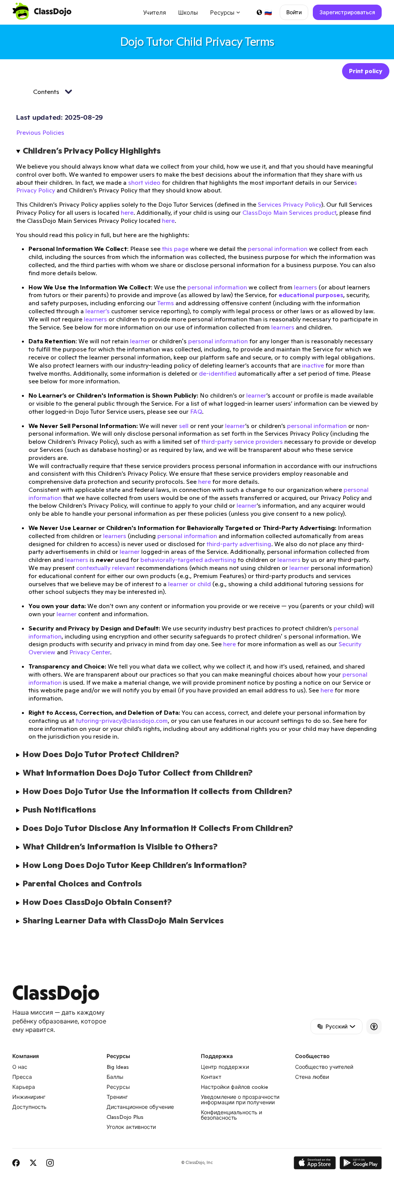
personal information (277, 248)
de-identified (217, 373)
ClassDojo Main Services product (289, 212)
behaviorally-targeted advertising (188, 559)
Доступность (29, 1106)
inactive (313, 365)
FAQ (196, 411)
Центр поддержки (225, 1066)
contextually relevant (105, 568)
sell (184, 426)
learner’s (97, 311)
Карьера (23, 1086)
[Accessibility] (374, 1026)
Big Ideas (118, 1066)
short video (144, 182)
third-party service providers (242, 441)
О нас (19, 1066)
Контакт (211, 1076)
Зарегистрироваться (347, 12)
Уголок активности (131, 1127)
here (127, 212)
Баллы (115, 1076)
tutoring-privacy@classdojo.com (122, 720)
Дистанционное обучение (140, 1106)
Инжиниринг (28, 1096)
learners (305, 287)
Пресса (22, 1076)
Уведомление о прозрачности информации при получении (240, 1099)
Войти (294, 12)
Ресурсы (118, 1086)
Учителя (154, 12)
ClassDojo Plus (125, 1116)
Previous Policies (40, 132)
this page (175, 248)
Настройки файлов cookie (234, 1086)
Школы (188, 12)
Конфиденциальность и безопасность (231, 1115)
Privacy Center (89, 652)
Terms (165, 303)
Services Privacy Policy (289, 204)
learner (140, 341)
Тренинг (117, 1096)
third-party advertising (239, 544)
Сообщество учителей (324, 1066)
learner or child (189, 584)
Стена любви (312, 1076)
